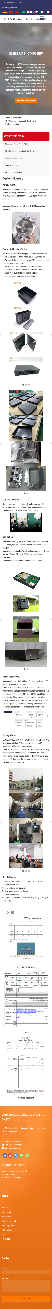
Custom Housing (12, 124)
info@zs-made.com (13, 1148)
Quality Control (9, 1225)
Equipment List (9, 1221)
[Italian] (42, 12)
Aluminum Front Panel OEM (16, 144)
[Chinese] (11, 12)
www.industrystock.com (11, 1177)
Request (5, 1278)
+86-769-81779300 (13, 1144)
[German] (5, 12)
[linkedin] (5, 1155)
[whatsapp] (27, 1155)
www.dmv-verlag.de (10, 1174)
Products (17, 117)
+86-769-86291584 (13, 1141)
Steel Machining (12, 165)
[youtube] (10, 1155)
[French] (48, 12)
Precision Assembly (13, 172)
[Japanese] (29, 12)
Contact (6, 1239)
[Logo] (25, 19)
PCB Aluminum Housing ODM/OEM (19, 121)
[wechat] (22, 1155)
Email (4, 1268)
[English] (35, 12)
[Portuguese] (23, 12)
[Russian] (17, 12)
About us (7, 1212)
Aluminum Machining (14, 158)
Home (7, 117)
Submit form (25, 1299)
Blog (5, 1234)
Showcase (7, 1230)
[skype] (16, 1155)
